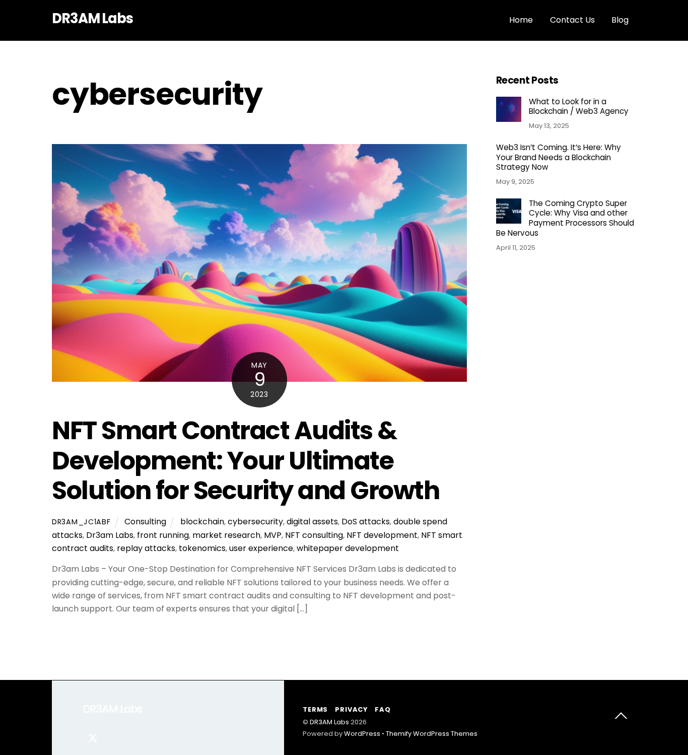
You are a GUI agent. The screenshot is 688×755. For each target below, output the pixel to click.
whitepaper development (348, 548)
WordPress (362, 733)
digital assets (312, 521)
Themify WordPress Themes (431, 733)
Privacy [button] (351, 709)
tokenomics (202, 548)
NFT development (382, 535)
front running (163, 535)
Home (521, 20)
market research (226, 535)
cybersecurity (255, 521)
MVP (273, 535)
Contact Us (572, 20)
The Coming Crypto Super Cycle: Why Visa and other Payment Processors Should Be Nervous (565, 218)
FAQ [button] (382, 709)
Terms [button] (315, 709)
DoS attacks (365, 521)
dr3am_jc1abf (81, 522)
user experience (261, 548)
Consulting (145, 521)
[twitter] (93, 737)
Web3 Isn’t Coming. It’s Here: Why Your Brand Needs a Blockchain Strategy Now (558, 157)
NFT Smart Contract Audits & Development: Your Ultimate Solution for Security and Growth (245, 460)
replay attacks (146, 548)
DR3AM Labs (329, 722)
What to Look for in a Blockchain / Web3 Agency (579, 107)
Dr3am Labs (109, 535)
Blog (620, 20)
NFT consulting (314, 535)
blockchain (202, 521)
